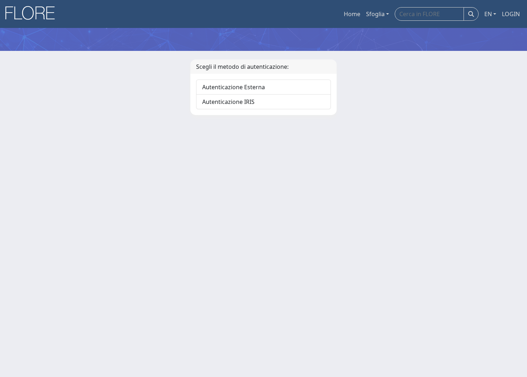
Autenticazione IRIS (228, 102)
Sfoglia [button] (375, 14)
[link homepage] (32, 14)
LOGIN (511, 14)
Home (352, 14)
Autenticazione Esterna (233, 87)
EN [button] (488, 14)
